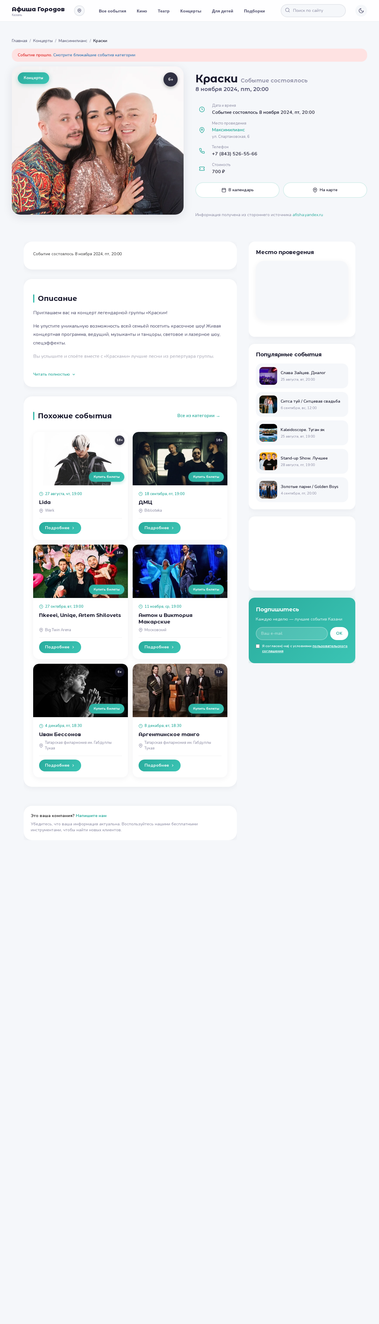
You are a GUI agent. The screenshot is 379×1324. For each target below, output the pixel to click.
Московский (155, 630)
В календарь (241, 190)
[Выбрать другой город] (79, 10)
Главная (19, 41)
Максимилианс (73, 41)
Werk (49, 510)
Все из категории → (198, 416)
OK (339, 633)
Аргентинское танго (169, 734)
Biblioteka (153, 510)
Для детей (222, 11)
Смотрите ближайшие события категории (94, 55)
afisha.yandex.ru (308, 215)
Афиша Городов (38, 9)
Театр (164, 11)
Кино (142, 11)
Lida (45, 502)
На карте (329, 190)
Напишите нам (91, 816)
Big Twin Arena (58, 630)
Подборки (254, 11)
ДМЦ (145, 502)
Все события (112, 11)
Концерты (190, 11)
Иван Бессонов (60, 734)
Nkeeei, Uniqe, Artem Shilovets (80, 615)
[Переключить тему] (361, 11)
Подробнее (57, 528)
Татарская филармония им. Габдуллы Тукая (78, 745)
